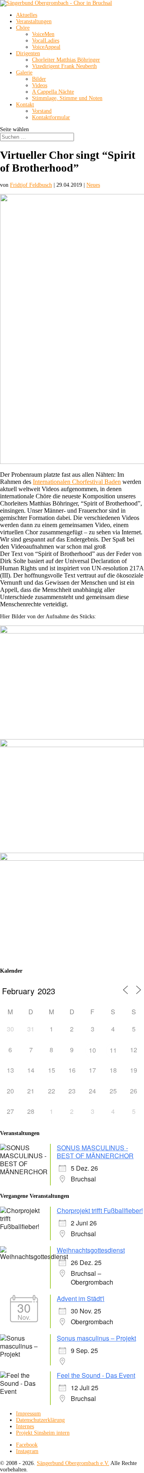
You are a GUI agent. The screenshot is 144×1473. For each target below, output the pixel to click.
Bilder (39, 79)
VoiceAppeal (46, 47)
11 (113, 1050)
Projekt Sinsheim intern (43, 1433)
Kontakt (25, 105)
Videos (39, 85)
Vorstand (42, 111)
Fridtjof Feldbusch (31, 185)
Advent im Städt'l (80, 1298)
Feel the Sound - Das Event (96, 1375)
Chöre (23, 28)
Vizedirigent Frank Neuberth (64, 66)
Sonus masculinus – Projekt (96, 1338)
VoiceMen (43, 34)
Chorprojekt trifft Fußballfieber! (100, 1210)
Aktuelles (26, 15)
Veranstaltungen (34, 21)
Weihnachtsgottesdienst (91, 1250)
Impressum (28, 1414)
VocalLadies (45, 41)
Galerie (24, 73)
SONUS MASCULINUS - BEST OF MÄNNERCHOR (95, 1151)
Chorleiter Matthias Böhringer (66, 60)
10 (92, 1050)
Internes (25, 1426)
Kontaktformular (51, 117)
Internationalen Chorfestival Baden (77, 481)
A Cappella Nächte (53, 92)
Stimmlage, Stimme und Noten (67, 98)
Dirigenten (28, 53)
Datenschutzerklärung (40, 1420)
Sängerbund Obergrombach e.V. (73, 1463)
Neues (93, 185)
